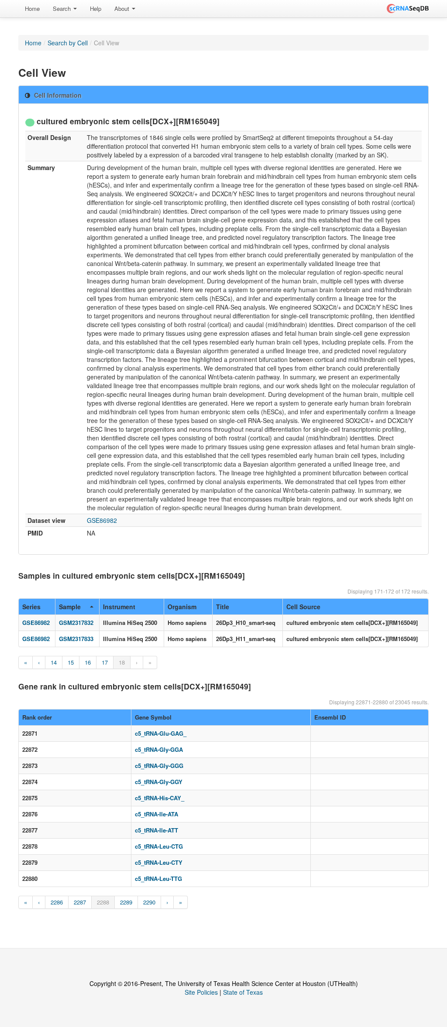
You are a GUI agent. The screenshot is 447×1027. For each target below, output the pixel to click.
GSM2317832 (76, 622)
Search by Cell (68, 42)
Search (62, 8)
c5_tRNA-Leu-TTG (158, 878)
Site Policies (201, 992)
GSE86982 (102, 520)
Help (95, 8)
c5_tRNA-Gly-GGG (159, 765)
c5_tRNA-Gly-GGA (159, 749)
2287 (80, 902)
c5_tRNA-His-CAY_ (159, 798)
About (122, 8)
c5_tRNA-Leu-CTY (158, 862)
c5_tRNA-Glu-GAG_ (160, 733)
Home (32, 8)
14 (54, 662)
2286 (57, 902)
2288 (103, 902)
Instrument (119, 606)
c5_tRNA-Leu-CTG (159, 846)
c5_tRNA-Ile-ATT (156, 830)
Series (31, 606)
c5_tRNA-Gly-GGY (158, 782)
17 (105, 662)
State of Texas (243, 992)
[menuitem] (32, 8)
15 (71, 662)
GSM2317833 (76, 639)
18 (122, 662)
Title (222, 606)
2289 (126, 902)
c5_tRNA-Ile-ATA (156, 814)
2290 (149, 902)
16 (88, 662)
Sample (70, 606)
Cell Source (303, 606)
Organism (182, 606)
